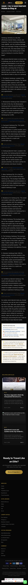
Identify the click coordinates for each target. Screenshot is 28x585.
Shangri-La (3, 519)
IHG (2, 508)
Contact (3, 551)
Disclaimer (19, 568)
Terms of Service (14, 565)
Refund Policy (22, 565)
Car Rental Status (5, 537)
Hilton (2, 504)
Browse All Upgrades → (14, 472)
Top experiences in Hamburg (11, 334)
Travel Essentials (5, 495)
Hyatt (2, 506)
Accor (2, 510)
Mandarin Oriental (5, 522)
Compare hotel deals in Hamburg (12, 331)
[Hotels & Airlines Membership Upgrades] (3, 2)
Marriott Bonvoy (5, 501)
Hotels (2, 486)
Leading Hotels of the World (7, 524)
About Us (3, 548)
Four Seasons (4, 517)
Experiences (4, 493)
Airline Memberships (6, 535)
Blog (2, 542)
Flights (2, 488)
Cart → (19, 2)
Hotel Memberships (5, 533)
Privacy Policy (6, 565)
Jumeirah (3, 526)
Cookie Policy (13, 568)
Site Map (3, 555)
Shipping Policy (5, 568)
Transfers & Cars (5, 490)
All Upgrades (4, 540)
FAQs (2, 553)
